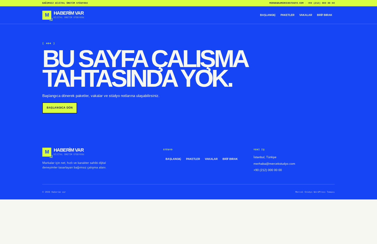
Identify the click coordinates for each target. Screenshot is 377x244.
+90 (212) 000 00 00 (321, 3)
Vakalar (305, 15)
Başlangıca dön (60, 107)
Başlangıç (268, 15)
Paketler (288, 15)
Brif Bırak (324, 15)
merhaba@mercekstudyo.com (286, 3)
